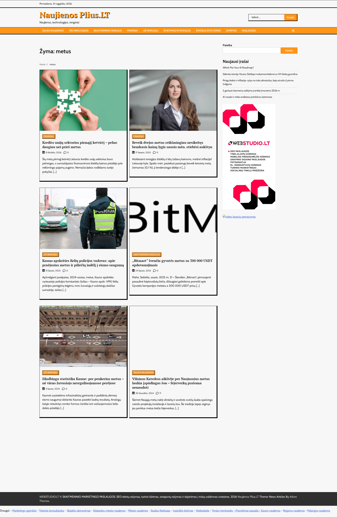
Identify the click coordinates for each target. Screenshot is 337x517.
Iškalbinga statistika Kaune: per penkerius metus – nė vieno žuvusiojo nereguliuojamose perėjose (83, 381)
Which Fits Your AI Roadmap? (238, 67)
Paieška (227, 45)
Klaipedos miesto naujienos (109, 510)
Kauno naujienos (270, 510)
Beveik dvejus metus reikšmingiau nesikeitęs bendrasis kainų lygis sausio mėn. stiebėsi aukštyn (172, 144)
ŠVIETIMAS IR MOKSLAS (177, 30)
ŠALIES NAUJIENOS (53, 30)
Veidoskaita (202, 510)
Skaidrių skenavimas (79, 510)
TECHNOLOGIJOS (78, 30)
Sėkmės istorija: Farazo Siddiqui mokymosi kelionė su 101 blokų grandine (260, 74)
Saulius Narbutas (160, 510)
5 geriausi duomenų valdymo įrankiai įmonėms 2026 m (251, 90)
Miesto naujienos (138, 510)
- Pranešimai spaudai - (247, 510)
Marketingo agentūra (24, 510)
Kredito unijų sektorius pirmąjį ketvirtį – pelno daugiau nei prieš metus (79, 144)
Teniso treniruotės (222, 510)
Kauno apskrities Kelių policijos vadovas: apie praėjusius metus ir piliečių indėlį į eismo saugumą (83, 262)
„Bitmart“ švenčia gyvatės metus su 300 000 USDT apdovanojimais (172, 262)
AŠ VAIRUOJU (150, 30)
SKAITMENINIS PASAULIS (108, 30)
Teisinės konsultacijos (51, 510)
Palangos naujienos (318, 510)
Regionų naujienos (294, 510)
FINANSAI (132, 30)
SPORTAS (231, 30)
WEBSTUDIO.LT (49, 496)
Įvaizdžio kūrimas (183, 510)
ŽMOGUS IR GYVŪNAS (208, 30)
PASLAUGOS (249, 30)
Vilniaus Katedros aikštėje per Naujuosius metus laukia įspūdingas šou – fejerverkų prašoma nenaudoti (171, 383)
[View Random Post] (293, 30)
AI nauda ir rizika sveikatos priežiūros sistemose (247, 96)
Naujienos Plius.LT (74, 14)
